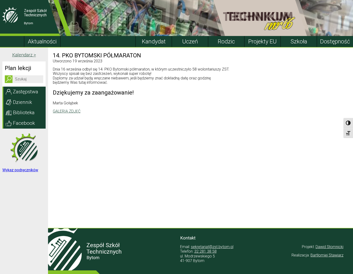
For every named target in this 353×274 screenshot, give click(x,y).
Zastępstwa (25, 92)
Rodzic (226, 41)
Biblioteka (24, 112)
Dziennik (22, 102)
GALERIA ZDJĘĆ (66, 111)
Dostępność (335, 41)
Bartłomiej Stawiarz (326, 255)
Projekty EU (262, 41)
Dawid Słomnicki (329, 246)
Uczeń (190, 41)
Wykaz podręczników (20, 170)
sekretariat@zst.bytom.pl (212, 246)
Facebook (24, 123)
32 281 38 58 (205, 251)
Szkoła (299, 41)
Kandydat (154, 41)
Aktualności (42, 41)
